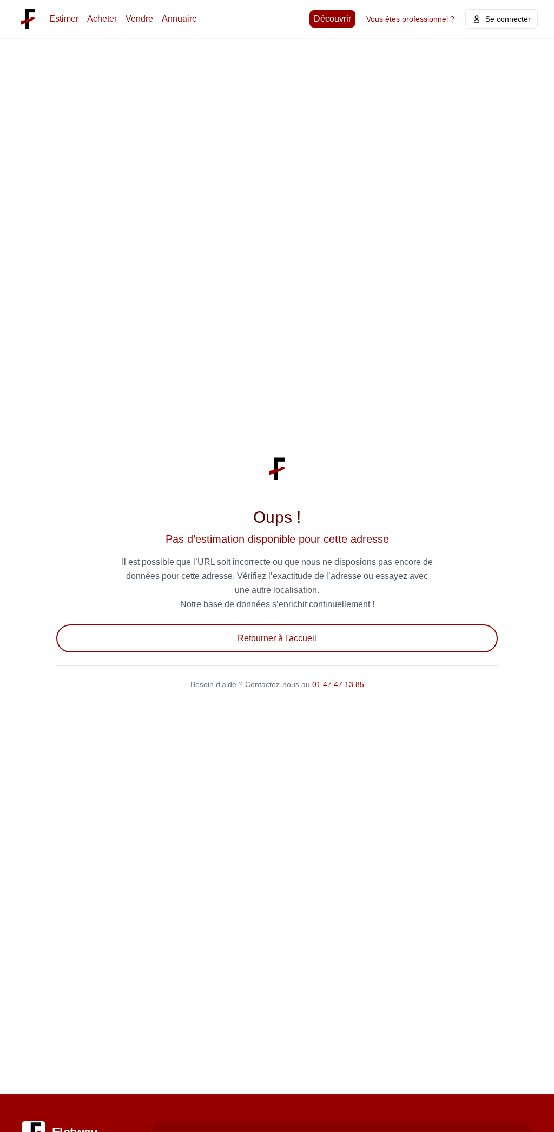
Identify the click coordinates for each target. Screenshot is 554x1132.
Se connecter (508, 19)
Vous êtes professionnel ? (410, 19)
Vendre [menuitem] (139, 18)
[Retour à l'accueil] (27, 18)
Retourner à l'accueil (277, 638)
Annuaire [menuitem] (179, 18)
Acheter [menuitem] (102, 18)
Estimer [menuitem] (63, 18)
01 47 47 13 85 (338, 684)
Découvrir (332, 18)
